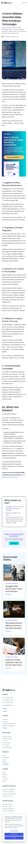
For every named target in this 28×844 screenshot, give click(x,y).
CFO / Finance (5, 745)
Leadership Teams (6, 738)
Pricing (4, 772)
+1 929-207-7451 (8, 702)
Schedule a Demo (11, 507)
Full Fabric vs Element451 (8, 811)
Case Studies (5, 757)
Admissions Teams (6, 736)
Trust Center (5, 779)
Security (4, 776)
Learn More (14, 543)
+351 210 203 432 (8, 700)
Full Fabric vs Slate (6, 806)
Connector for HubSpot (8, 791)
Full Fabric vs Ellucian (7, 804)
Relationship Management (8, 725)
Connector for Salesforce (8, 789)
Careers (4, 781)
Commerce (5, 719)
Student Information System (8, 723)
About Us (4, 774)
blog (7, 515)
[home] (6, 3)
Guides (4, 759)
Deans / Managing (6, 747)
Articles (4, 755)
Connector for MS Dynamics (9, 793)
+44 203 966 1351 (8, 697)
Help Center (5, 764)
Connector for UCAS (7, 796)
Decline (14, 837)
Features (4, 728)
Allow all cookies (14, 834)
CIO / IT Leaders (6, 742)
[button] (24, 2)
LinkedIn (4, 708)
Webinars (4, 762)
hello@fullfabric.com (9, 705)
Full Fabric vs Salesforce (8, 808)
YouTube (4, 711)
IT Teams (4, 740)
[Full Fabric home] (9, 690)
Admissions (5, 721)
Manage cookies (14, 830)
